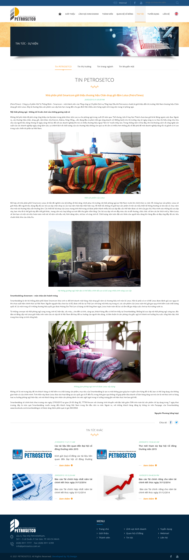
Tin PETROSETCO (63, 66)
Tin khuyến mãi (126, 66)
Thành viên (104, 537)
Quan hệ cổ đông (134, 533)
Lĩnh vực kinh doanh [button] (89, 14)
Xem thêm (64, 465)
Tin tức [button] (140, 14)
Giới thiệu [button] (70, 14)
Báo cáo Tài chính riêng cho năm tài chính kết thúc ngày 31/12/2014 (157, 491)
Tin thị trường (84, 66)
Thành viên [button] (107, 14)
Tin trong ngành (105, 66)
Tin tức (129, 537)
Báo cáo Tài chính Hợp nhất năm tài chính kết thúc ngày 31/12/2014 (73, 491)
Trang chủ (60, 14)
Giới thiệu (104, 533)
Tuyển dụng (153, 14)
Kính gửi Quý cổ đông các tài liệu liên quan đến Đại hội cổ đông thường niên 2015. (73, 458)
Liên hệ (166, 14)
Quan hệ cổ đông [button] (125, 14)
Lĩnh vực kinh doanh (136, 529)
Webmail (123, 2)
